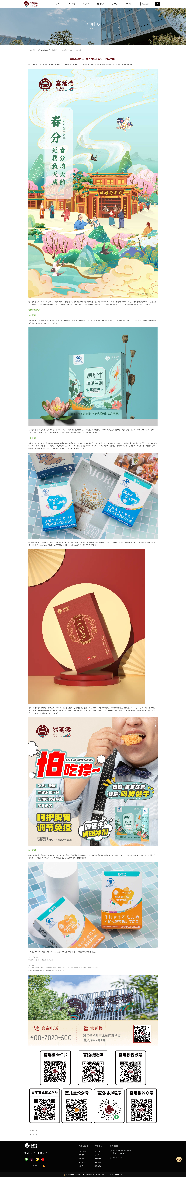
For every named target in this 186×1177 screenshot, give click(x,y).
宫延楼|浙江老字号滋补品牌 (38, 50)
